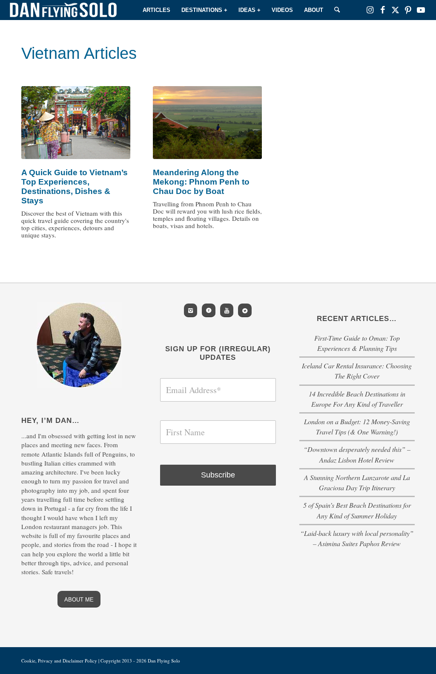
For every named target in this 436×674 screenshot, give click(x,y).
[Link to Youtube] (421, 9)
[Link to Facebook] (382, 9)
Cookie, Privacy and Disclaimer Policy (59, 660)
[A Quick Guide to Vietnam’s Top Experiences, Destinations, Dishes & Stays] (75, 122)
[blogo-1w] (63, 10)
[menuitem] (156, 10)
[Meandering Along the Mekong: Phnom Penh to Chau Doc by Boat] (207, 122)
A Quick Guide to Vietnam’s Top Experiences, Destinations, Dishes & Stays (74, 186)
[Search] (337, 10)
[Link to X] (395, 9)
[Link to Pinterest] (408, 9)
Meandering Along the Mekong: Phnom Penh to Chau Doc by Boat (201, 182)
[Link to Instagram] (370, 9)
